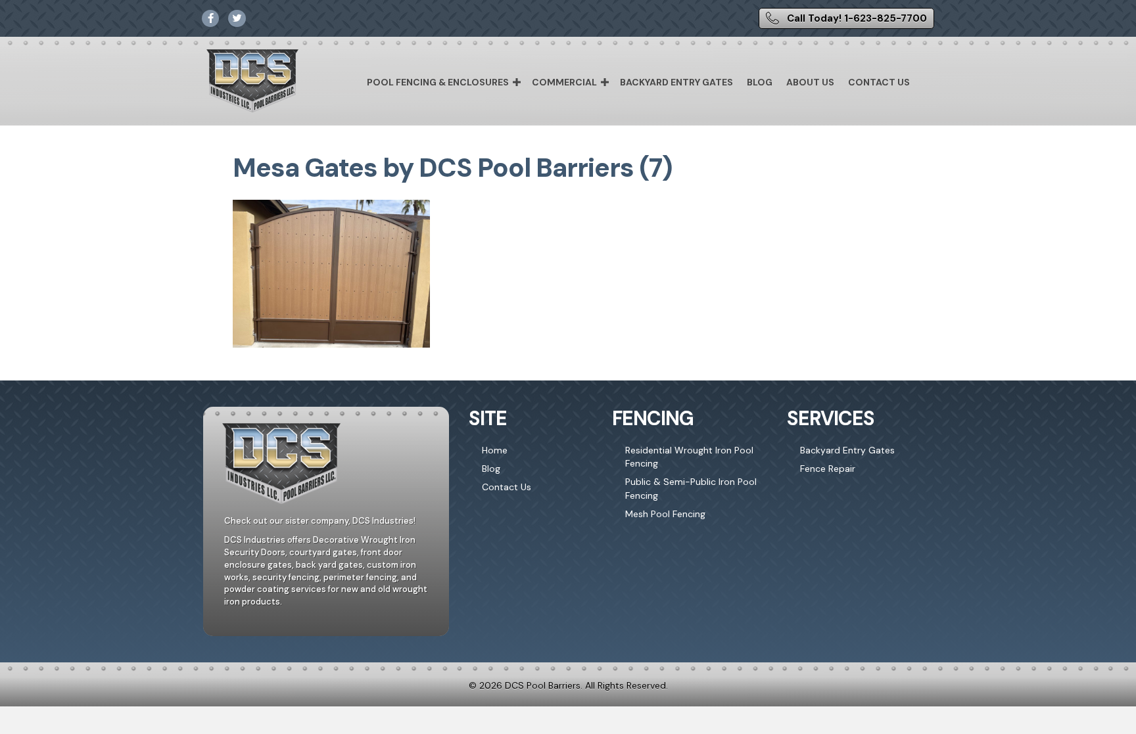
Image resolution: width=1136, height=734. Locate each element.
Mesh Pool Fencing (665, 514)
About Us (810, 82)
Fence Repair (827, 468)
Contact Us (879, 82)
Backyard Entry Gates (676, 82)
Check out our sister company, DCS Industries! (319, 520)
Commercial (564, 82)
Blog (759, 82)
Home (495, 450)
